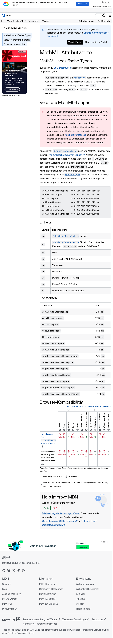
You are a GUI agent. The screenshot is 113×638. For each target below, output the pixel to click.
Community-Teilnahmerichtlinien (39, 623)
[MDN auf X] (13, 570)
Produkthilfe (8, 608)
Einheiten (46, 222)
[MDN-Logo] (8, 557)
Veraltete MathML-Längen (17, 39)
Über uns (6, 584)
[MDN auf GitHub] (4, 570)
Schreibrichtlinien (47, 594)
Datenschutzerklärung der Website (40, 619)
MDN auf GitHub (47, 603)
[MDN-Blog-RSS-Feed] (23, 570)
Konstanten (48, 298)
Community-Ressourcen (51, 589)
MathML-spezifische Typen (66, 60)
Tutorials (80, 598)
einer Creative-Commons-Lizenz (18, 633)
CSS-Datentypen (62, 67)
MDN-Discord (46, 598)
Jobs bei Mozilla (10, 594)
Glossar (80, 603)
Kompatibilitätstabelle (75, 134)
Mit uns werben (9, 598)
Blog (4, 589)
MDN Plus (7, 603)
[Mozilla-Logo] (11, 619)
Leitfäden (80, 594)
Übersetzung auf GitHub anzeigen (59, 521)
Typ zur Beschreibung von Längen (65, 155)
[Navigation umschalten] (110, 16)
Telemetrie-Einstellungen (74, 619)
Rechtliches (97, 619)
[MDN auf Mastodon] (18, 570)
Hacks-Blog (82, 608)
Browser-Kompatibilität (15, 44)
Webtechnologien (85, 584)
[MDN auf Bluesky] (8, 570)
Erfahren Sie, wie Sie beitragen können (61, 513)
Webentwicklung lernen (87, 589)
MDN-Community (48, 584)
